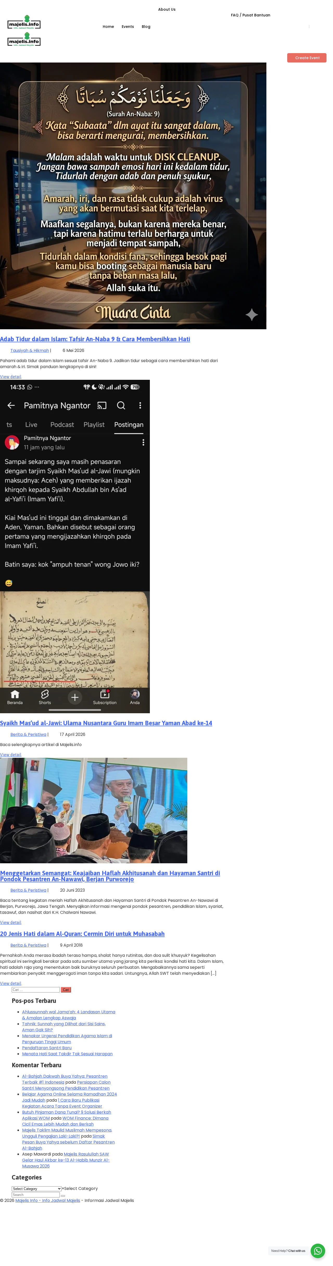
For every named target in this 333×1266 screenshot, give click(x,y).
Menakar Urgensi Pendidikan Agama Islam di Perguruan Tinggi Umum (67, 1039)
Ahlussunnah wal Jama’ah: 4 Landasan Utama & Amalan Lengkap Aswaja (68, 1015)
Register (319, 26)
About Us (167, 9)
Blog (146, 26)
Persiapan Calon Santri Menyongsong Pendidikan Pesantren (66, 1085)
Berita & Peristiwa (28, 734)
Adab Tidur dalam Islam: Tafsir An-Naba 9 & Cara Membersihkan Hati (95, 339)
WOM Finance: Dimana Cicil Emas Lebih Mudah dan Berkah (65, 1121)
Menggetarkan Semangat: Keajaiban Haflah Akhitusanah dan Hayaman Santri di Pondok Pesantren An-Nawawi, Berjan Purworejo (110, 876)
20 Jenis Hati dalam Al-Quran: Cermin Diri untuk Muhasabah (82, 933)
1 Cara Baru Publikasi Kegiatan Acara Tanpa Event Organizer (62, 1103)
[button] (306, 58)
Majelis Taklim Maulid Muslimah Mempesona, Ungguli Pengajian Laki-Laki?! (67, 1133)
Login (301, 26)
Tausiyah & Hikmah (29, 350)
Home (108, 26)
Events (128, 26)
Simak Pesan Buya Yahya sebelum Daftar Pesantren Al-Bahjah (68, 1142)
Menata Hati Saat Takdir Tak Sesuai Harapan (67, 1054)
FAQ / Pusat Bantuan (250, 15)
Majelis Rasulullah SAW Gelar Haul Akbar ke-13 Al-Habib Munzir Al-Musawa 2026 (66, 1160)
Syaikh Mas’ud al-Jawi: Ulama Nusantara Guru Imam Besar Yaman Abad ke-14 (106, 723)
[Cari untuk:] (36, 989)
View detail (10, 376)
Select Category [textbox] (80, 1188)
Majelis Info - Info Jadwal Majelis (47, 1200)
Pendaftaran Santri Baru (47, 1048)
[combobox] (80, 1188)
